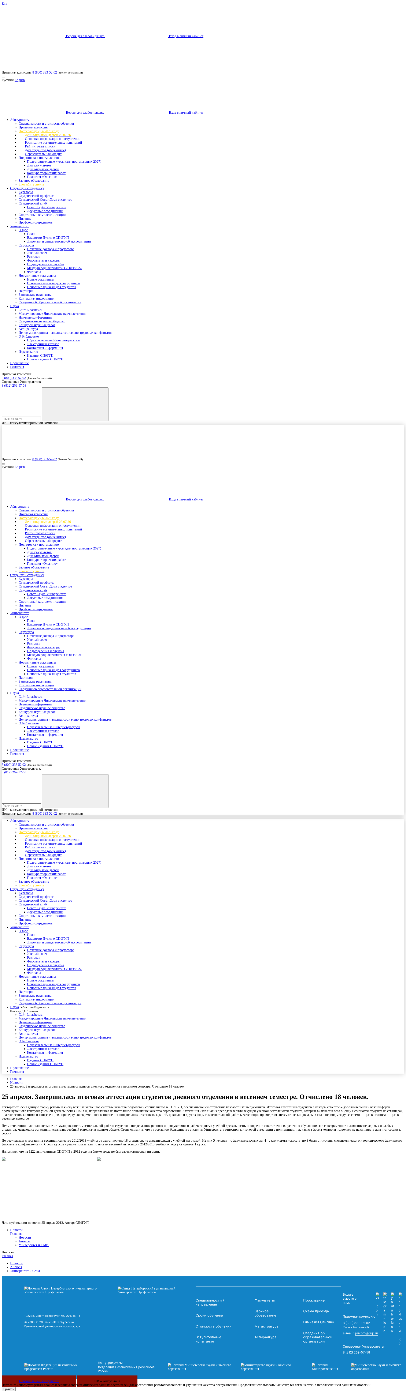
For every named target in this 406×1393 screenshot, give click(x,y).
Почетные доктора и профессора (50, 249)
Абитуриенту (19, 119)
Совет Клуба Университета (46, 207)
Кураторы (26, 192)
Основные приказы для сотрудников (53, 283)
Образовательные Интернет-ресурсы (53, 340)
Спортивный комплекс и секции (42, 215)
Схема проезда (316, 1311)
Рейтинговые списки (40, 146)
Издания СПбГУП (40, 355)
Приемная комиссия (33, 127)
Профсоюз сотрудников (36, 222)
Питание (25, 218)
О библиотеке (29, 336)
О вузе (23, 230)
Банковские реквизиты (35, 294)
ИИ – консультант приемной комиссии (30, 423)
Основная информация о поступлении (53, 138)
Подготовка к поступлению (39, 157)
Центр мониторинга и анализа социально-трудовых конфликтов (65, 332)
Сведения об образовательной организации (50, 302)
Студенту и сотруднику (27, 188)
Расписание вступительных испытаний (53, 142)
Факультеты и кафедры (43, 260)
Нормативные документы (37, 275)
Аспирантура (28, 329)
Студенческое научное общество (42, 321)
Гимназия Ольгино (318, 1322)
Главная (16, 1079)
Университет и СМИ (34, 1245)
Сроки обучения (209, 1315)
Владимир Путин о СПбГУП (48, 237)
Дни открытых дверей (43, 169)
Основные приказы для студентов (51, 287)
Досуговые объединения (45, 211)
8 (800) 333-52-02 (44, 72)
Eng (4, 3)
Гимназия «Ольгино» (42, 177)
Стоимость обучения (213, 1326)
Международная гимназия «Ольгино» (54, 268)
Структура (26, 245)
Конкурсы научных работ (37, 325)
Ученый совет (37, 253)
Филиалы (34, 272)
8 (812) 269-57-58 (14, 385)
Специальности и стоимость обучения (46, 123)
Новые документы (40, 279)
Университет (19, 226)
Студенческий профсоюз (36, 196)
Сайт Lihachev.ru (31, 310)
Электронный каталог (43, 344)
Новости (16, 1082)
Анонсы (24, 1241)
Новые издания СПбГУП (45, 359)
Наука (14, 306)
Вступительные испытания (208, 1339)
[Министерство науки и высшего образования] (233, 1367)
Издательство (28, 351)
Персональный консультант (39, 1381)
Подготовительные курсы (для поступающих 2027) (64, 161)
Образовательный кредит (43, 154)
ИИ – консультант (107, 1381)
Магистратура (266, 1326)
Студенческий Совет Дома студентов (45, 199)
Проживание (19, 363)
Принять (8, 1389)
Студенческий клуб (33, 203)
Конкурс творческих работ (46, 173)
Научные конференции (35, 317)
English (20, 80)
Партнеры (26, 291)
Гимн (31, 234)
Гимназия (17, 367)
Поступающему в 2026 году (39, 131)
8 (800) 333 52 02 (14, 378)
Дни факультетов (39, 165)
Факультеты (265, 1300)
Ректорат (33, 256)
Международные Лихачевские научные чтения (52, 313)
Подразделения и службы (45, 264)
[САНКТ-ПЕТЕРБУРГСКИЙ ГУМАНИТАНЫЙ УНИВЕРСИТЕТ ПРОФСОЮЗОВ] (108, 1290)
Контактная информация (36, 298)
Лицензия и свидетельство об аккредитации (59, 241)
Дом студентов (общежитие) (45, 150)
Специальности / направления (210, 1302)
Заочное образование (34, 180)
